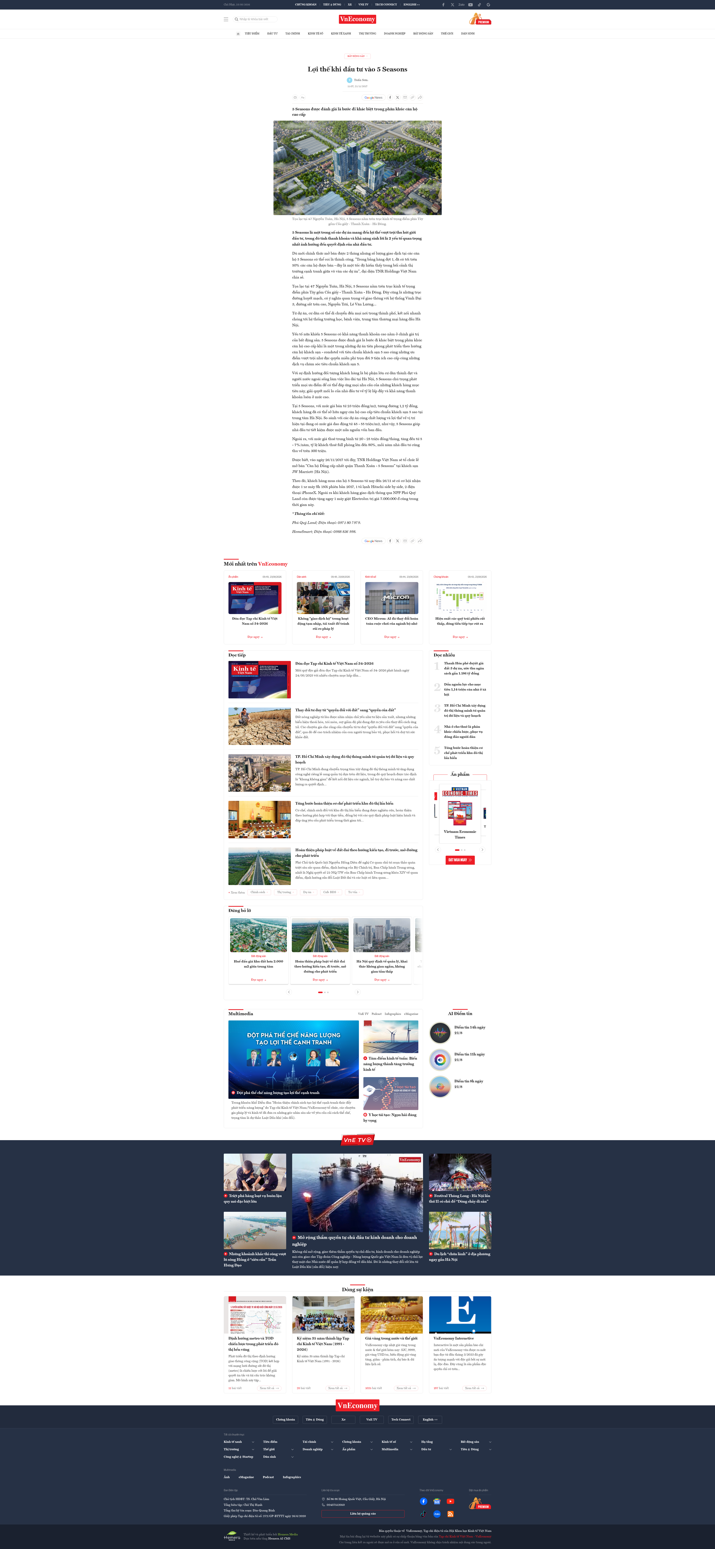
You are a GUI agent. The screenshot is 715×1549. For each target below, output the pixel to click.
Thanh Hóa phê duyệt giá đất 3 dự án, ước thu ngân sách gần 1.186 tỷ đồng (464, 668)
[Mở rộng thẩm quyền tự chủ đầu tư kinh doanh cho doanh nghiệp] (357, 1193)
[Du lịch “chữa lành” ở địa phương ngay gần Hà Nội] (460, 1230)
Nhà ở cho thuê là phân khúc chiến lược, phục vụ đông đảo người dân (463, 732)
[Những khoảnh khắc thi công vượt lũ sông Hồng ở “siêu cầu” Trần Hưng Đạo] (255, 1230)
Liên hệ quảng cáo (363, 1513)
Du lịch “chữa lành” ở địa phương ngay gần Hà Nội (459, 1257)
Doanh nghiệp (394, 33)
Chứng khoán (305, 4)
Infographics (393, 1014)
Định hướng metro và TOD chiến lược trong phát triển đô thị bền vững (253, 1344)
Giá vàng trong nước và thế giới (391, 1338)
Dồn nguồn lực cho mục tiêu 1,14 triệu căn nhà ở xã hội (465, 689)
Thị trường (367, 33)
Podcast (377, 1014)
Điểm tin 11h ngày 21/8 (469, 1057)
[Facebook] (444, 5)
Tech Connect (386, 4)
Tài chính (292, 33)
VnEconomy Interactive (454, 1338)
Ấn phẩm (233, 577)
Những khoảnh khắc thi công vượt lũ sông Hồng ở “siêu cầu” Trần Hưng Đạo (255, 1259)
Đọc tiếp (237, 655)
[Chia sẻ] (420, 97)
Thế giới (447, 33)
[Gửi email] (405, 97)
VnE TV (363, 4)
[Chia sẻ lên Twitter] (398, 97)
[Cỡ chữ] (303, 97)
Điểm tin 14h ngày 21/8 (469, 1030)
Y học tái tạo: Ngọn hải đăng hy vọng (389, 1118)
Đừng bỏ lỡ (239, 911)
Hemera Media (288, 1534)
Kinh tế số (315, 33)
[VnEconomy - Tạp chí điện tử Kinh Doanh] (357, 1405)
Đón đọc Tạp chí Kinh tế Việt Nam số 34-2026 (334, 664)
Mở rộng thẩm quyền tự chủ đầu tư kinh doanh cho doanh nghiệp (354, 1241)
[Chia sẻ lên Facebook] (390, 97)
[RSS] (450, 1514)
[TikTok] (479, 5)
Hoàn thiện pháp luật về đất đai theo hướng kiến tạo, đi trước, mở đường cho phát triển (356, 853)
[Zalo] (462, 5)
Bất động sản (423, 33)
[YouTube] (470, 5)
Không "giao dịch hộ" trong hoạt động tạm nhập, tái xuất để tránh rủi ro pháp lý (323, 623)
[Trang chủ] (238, 34)
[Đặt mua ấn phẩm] (480, 19)
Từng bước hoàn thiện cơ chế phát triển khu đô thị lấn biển (344, 804)
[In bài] (295, 97)
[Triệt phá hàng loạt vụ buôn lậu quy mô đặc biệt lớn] (255, 1172)
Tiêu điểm (252, 33)
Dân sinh (468, 33)
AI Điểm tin (460, 1014)
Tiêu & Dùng (332, 4)
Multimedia (240, 1014)
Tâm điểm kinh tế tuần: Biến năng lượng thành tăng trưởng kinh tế (390, 1064)
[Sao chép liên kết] (413, 97)
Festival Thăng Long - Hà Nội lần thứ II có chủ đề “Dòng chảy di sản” (459, 1199)
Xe (350, 4)
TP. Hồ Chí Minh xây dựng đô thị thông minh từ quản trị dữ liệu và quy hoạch (354, 759)
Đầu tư (272, 33)
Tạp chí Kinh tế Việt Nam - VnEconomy (465, 1536)
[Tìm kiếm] (237, 19)
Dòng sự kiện (357, 1290)
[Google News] (488, 5)
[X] (453, 5)
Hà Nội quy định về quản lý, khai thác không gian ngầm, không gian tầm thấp (382, 966)
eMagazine (411, 1014)
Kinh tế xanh (341, 33)
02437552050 (336, 1505)
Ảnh (227, 1477)
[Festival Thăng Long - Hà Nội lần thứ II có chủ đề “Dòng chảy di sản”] (460, 1172)
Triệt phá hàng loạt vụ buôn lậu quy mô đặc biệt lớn (253, 1199)
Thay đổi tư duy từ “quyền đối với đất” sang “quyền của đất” (345, 710)
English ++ (412, 4)
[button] (320, 992)
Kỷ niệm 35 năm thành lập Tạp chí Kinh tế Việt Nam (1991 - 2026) (323, 1344)
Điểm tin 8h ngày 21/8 (468, 1084)
